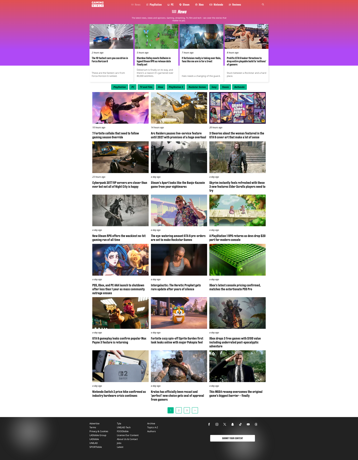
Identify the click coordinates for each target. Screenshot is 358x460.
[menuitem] (119, 87)
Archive (151, 423)
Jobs (119, 443)
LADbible (94, 439)
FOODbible (123, 431)
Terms (93, 427)
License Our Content (128, 435)
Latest (120, 447)
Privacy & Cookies (99, 431)
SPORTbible (96, 447)
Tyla (119, 423)
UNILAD (94, 443)
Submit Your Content (232, 438)
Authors (151, 431)
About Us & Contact (127, 439)
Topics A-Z (152, 427)
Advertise (94, 423)
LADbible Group (98, 435)
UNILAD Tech (124, 427)
